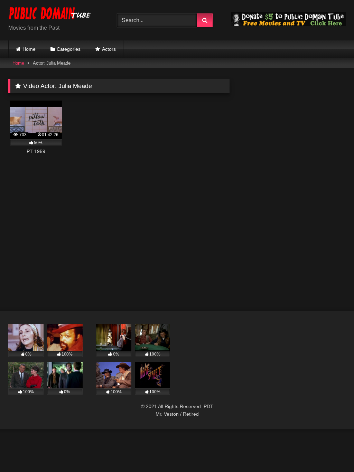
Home (29, 49)
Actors (109, 49)
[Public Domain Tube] (54, 15)
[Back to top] (332, 451)
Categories (69, 49)
